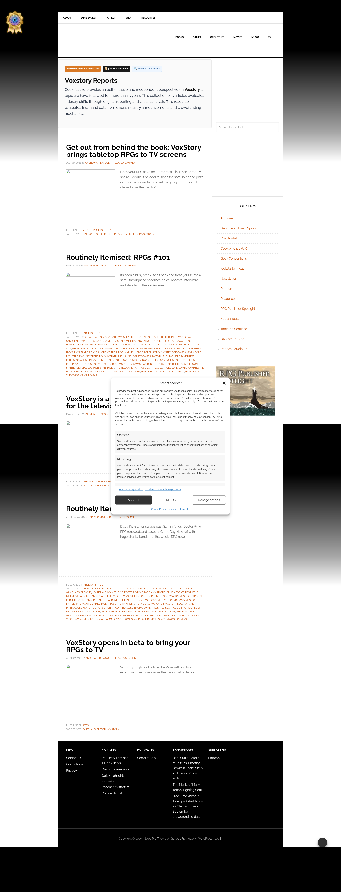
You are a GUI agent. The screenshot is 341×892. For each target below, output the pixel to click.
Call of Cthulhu (174, 588)
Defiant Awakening (179, 341)
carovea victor (106, 341)
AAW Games (90, 588)
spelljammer (90, 367)
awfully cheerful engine (134, 337)
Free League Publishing (147, 344)
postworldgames (140, 360)
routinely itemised (99, 364)
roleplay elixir (76, 364)
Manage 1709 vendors (131, 489)
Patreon (226, 289)
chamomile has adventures (135, 341)
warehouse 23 (89, 619)
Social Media (230, 319)
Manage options (209, 500)
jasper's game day (154, 600)
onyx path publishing (118, 356)
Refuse (171, 500)
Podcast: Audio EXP (235, 349)
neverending (94, 356)
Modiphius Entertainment (117, 603)
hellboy (137, 600)
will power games (172, 371)
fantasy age (103, 344)
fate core (113, 596)
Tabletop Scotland (234, 329)
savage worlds (143, 364)
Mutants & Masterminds (166, 603)
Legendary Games (179, 600)
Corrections (74, 764)
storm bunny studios (90, 615)
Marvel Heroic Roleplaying (142, 352)
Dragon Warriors (153, 592)
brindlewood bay (179, 337)
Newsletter (228, 278)
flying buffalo (130, 596)
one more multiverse (91, 607)
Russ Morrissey (122, 364)
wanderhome (150, 371)
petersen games (76, 360)
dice (120, 592)
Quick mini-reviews (115, 769)
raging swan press (146, 607)
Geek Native (91, 40)
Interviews (89, 481)
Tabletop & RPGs (103, 230)
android (88, 234)
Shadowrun (109, 611)
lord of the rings (111, 352)
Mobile (86, 230)
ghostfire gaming (84, 348)
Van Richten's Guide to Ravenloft (105, 371)
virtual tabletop (129, 234)
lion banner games (86, 352)
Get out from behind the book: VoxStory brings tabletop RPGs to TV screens (133, 150)
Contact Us (74, 758)
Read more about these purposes (163, 489)
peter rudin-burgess (119, 607)
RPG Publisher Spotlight (238, 309)
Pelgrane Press (184, 356)
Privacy (71, 770)
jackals (170, 348)
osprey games (142, 356)
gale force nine (151, 596)
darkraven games (104, 592)
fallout (84, 596)
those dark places (150, 367)
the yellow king (126, 367)
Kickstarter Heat (232, 268)
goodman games (107, 348)
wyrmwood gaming (174, 619)
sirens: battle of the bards (136, 611)
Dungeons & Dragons (80, 344)
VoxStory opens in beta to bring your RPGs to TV (128, 646)
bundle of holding (149, 588)
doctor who (132, 592)
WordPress (205, 838)
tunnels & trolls (187, 615)
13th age (88, 337)
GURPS (123, 348)
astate (112, 337)
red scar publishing (167, 360)
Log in (218, 838)
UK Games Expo (232, 339)
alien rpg (101, 337)
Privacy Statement (178, 509)
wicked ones (124, 619)
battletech (159, 337)
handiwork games (141, 348)
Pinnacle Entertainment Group (108, 360)
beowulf (130, 588)
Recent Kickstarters (116, 787)
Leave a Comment (126, 162)
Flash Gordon (121, 344)
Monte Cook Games (173, 352)
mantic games (91, 603)
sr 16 (158, 611)
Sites (85, 725)
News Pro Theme (155, 838)
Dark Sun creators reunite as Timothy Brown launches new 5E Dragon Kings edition (188, 768)
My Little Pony (75, 356)
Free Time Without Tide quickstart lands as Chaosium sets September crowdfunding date (188, 806)
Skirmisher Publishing (169, 364)
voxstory (147, 234)
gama (166, 344)
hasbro (158, 348)
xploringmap (88, 375)
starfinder (107, 367)
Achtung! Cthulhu (111, 588)
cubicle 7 (160, 341)
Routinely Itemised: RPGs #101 (118, 257)
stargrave (168, 611)
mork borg (194, 352)
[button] (224, 383)
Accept (133, 500)
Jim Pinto (181, 348)
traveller (168, 615)
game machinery (182, 344)
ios (97, 234)
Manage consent (322, 842)
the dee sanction (150, 615)
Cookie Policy (158, 509)
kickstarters (108, 234)
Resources (228, 299)
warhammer (107, 619)
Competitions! (112, 793)
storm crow (113, 615)
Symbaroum (130, 615)
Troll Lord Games (175, 367)
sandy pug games (89, 611)
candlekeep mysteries (80, 341)
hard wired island (118, 600)
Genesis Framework (183, 838)
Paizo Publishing (162, 356)
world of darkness (147, 619)
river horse (188, 360)
